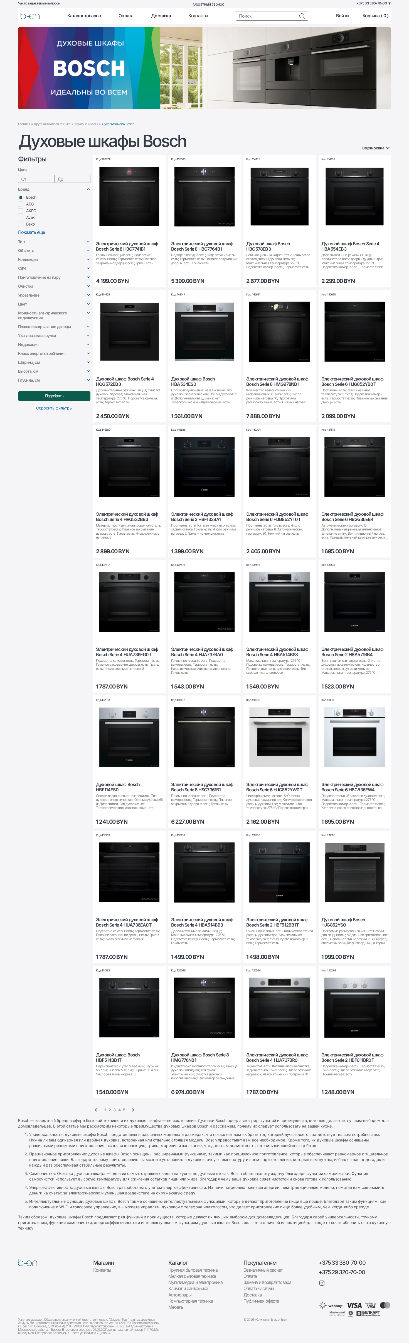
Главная (24, 124)
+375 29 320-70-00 (342, 1272)
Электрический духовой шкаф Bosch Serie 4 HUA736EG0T (127, 652)
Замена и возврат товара (267, 1282)
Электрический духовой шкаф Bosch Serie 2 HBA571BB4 (352, 652)
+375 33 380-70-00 (342, 1262)
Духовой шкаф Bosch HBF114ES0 (118, 787)
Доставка (161, 15)
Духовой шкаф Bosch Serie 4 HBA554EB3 (350, 246)
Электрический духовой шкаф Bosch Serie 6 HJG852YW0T (277, 787)
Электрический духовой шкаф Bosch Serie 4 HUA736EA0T (127, 922)
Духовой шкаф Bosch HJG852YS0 (343, 922)
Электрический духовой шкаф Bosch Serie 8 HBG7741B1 (127, 246)
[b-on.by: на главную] (30, 16)
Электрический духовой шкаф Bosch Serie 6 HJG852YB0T (352, 381)
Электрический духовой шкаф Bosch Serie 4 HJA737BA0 (202, 652)
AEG (29, 204)
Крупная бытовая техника (52, 124)
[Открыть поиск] (302, 16)
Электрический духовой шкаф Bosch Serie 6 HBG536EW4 (352, 787)
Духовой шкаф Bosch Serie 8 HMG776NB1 (200, 1057)
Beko (30, 224)
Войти (342, 15)
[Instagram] (322, 1283)
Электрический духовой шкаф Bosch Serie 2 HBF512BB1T (277, 922)
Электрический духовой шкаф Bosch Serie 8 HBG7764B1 (202, 246)
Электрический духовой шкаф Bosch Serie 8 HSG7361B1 (202, 787)
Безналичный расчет (262, 1270)
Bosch (31, 197)
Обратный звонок (208, 4)
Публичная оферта (261, 1301)
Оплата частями (258, 1288)
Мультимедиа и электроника (195, 1282)
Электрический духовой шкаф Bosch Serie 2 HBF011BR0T (352, 1057)
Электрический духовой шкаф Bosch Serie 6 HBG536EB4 (352, 516)
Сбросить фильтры (54, 408)
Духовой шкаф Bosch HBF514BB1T (118, 1057)
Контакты (198, 15)
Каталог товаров (84, 15)
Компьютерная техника (190, 1301)
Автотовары (179, 1295)
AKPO (31, 210)
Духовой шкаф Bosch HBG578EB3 (268, 246)
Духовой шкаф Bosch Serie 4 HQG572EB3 (125, 381)
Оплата (126, 15)
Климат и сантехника (188, 1288)
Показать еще (31, 232)
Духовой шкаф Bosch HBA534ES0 (193, 381)
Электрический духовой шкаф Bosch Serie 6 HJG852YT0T (277, 516)
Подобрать (54, 395)
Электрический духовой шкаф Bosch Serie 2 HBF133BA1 (202, 516)
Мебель (175, 1307)
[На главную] (27, 1262)
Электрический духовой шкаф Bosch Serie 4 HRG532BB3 (127, 516)
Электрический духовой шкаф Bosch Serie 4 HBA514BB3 (202, 922)
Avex (30, 217)
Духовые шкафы (86, 124)
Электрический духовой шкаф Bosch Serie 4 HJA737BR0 (277, 1057)
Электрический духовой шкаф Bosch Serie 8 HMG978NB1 (277, 381)
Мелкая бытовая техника (192, 1276)
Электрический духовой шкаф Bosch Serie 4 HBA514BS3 (277, 652)
